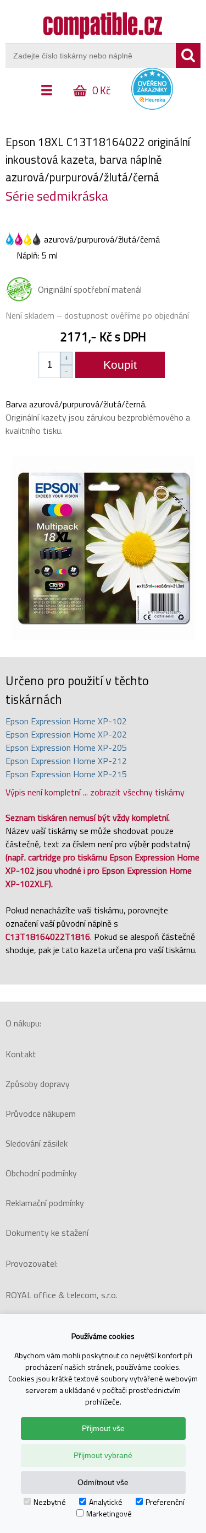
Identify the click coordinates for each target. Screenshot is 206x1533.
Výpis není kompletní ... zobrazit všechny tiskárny (95, 792)
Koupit (120, 364)
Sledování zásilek (36, 1143)
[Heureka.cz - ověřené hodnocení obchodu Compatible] (152, 107)
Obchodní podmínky (41, 1173)
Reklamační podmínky (44, 1202)
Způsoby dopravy (37, 1083)
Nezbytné (50, 1502)
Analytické (106, 1502)
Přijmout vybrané (103, 1455)
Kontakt (20, 1054)
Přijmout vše (103, 1428)
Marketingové (109, 1513)
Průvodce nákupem (40, 1113)
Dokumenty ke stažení (46, 1232)
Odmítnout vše (103, 1482)
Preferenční (165, 1502)
